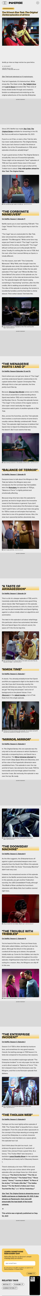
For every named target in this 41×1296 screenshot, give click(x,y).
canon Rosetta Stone (17, 1156)
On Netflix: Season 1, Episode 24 (14, 594)
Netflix (5, 1284)
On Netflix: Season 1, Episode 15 (14, 474)
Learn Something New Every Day (13, 1252)
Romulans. (13, 488)
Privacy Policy (19, 1269)
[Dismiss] (37, 1278)
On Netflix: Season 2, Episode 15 (14, 939)
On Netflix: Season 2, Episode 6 (13, 854)
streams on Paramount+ (11, 1199)
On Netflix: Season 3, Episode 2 (13, 1042)
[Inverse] (16, 3)
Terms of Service (8, 1269)
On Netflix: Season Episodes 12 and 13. (16, 371)
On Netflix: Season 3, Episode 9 (13, 1119)
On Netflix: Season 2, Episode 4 (13, 744)
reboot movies (19, 695)
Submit (30, 1273)
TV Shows (17, 1284)
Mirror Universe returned (24, 757)
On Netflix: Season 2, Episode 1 (13, 674)
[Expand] (31, 1278)
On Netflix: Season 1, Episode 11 (13, 219)
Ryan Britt (8, 66)
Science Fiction (8, 1288)
